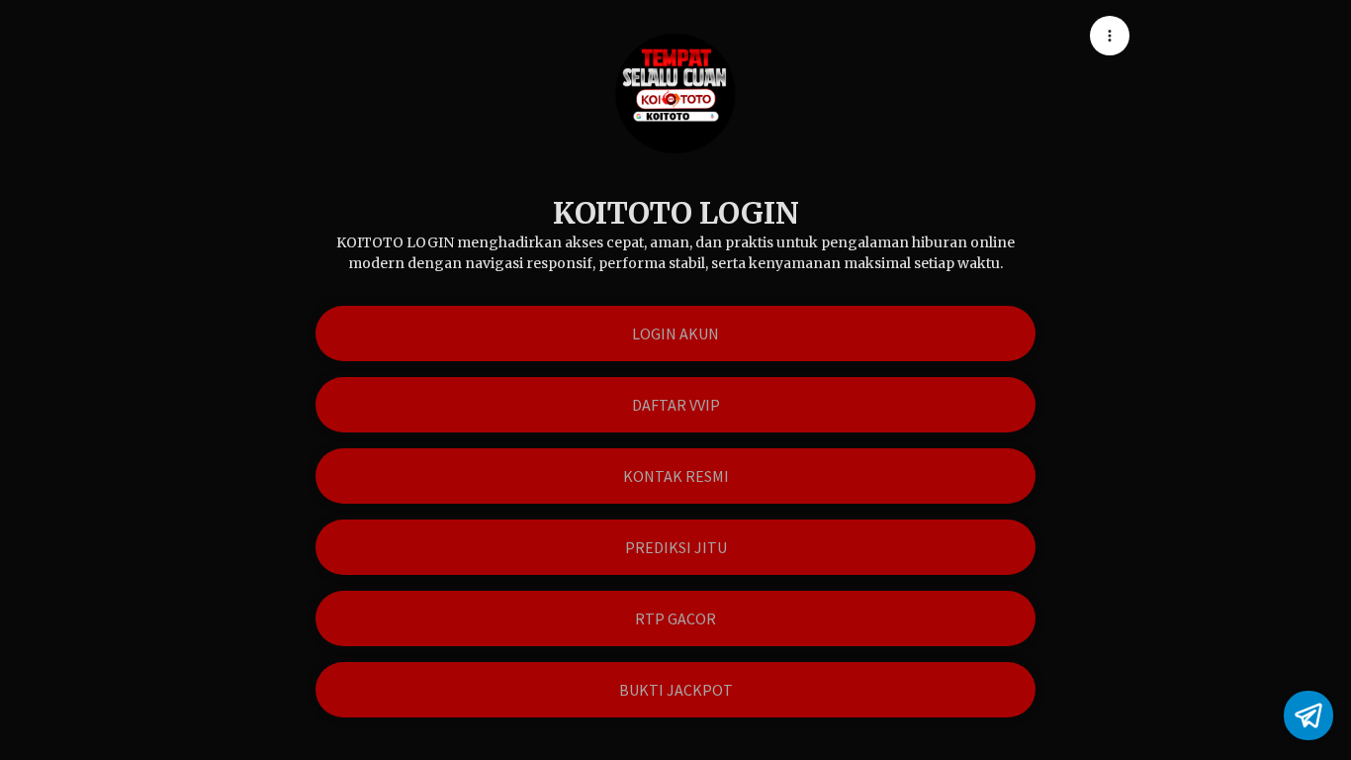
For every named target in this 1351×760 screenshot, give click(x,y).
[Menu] (1109, 35)
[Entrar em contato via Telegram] (1308, 715)
